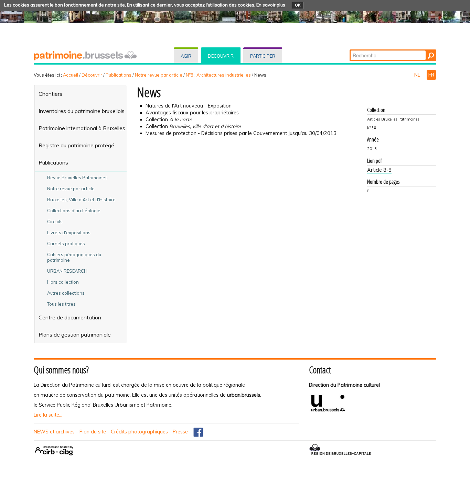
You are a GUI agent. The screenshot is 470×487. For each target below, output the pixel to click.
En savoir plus (270, 5)
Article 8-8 (379, 170)
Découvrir (221, 56)
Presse (180, 432)
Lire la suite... (48, 415)
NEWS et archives (54, 432)
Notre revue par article (158, 75)
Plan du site (92, 432)
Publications (118, 75)
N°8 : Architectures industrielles (218, 75)
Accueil (70, 75)
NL (417, 75)
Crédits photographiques (139, 432)
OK (297, 5)
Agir (186, 56)
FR (431, 75)
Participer (262, 56)
